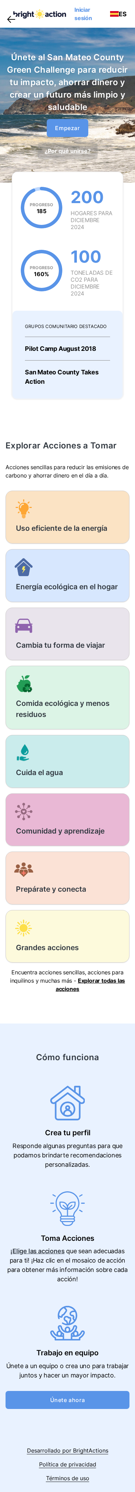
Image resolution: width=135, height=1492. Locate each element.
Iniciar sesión (83, 13)
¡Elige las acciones (37, 1251)
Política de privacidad (67, 1464)
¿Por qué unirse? (68, 150)
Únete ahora (67, 1400)
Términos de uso (67, 1478)
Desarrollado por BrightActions (67, 1450)
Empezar (67, 128)
